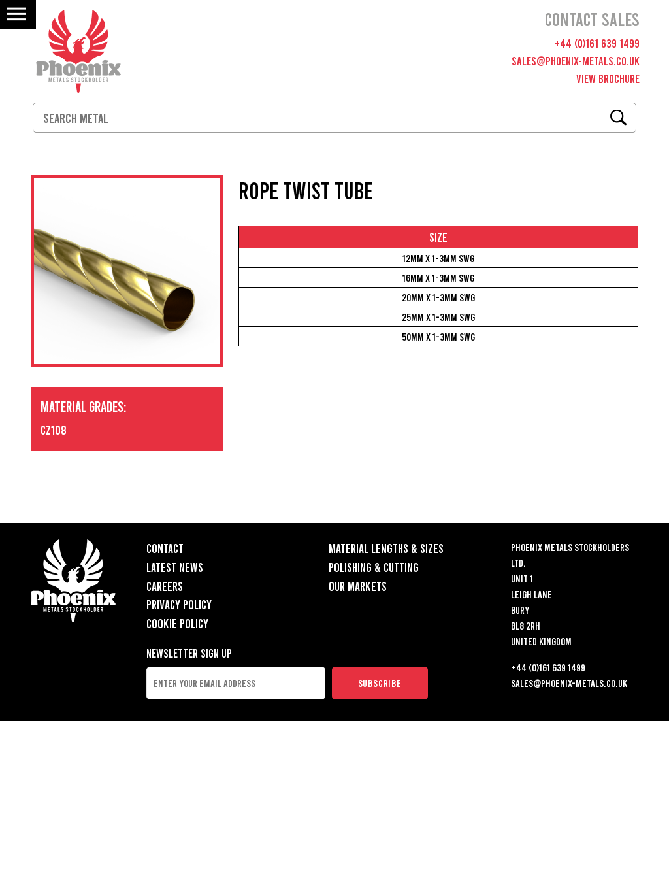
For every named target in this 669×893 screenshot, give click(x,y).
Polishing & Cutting (374, 567)
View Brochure (608, 78)
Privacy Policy (179, 604)
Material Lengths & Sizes (386, 548)
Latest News (174, 567)
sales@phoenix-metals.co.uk (576, 61)
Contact (165, 548)
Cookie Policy (177, 623)
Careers (164, 586)
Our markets (358, 586)
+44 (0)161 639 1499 (597, 43)
